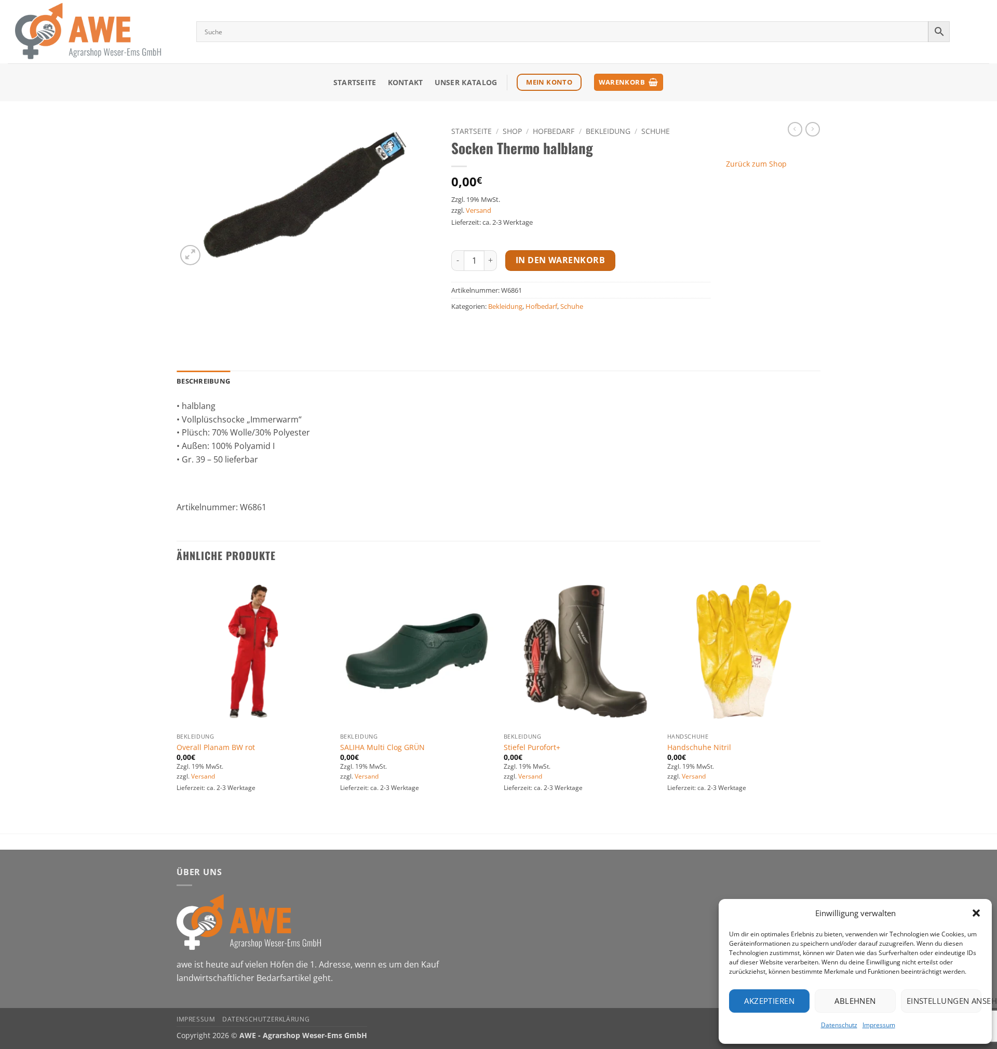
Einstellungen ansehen (944, 1001)
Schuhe (655, 131)
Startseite (354, 82)
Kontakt (405, 82)
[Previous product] (812, 129)
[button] (976, 913)
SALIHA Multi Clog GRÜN (382, 747)
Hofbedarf (553, 131)
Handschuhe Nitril (699, 747)
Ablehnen (855, 1001)
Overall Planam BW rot (216, 747)
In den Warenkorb (560, 260)
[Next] (820, 703)
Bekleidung (608, 131)
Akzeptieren (769, 1001)
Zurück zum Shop (756, 164)
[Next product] (795, 129)
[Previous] (177, 703)
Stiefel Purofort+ (532, 747)
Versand (478, 210)
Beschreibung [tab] (203, 381)
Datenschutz (839, 1024)
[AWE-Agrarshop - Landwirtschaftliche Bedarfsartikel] (94, 31)
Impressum (879, 1024)
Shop (512, 131)
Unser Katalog (466, 82)
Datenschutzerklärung (265, 1019)
